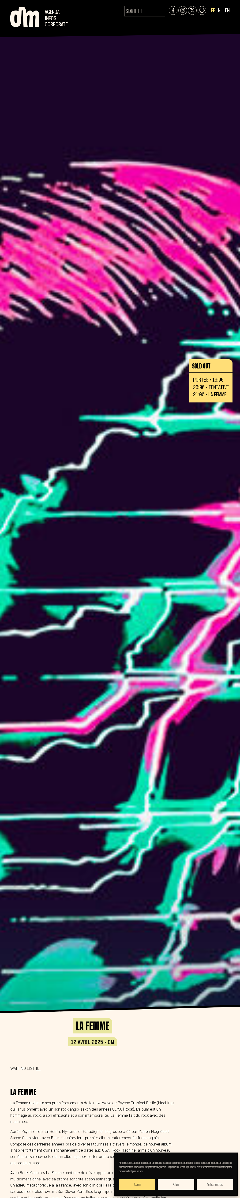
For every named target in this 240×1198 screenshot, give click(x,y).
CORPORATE (56, 25)
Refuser (176, 1185)
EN (227, 11)
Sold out (201, 366)
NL (220, 11)
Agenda (52, 12)
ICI (38, 1068)
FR (213, 11)
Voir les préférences (215, 1185)
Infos (50, 19)
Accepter (137, 1185)
